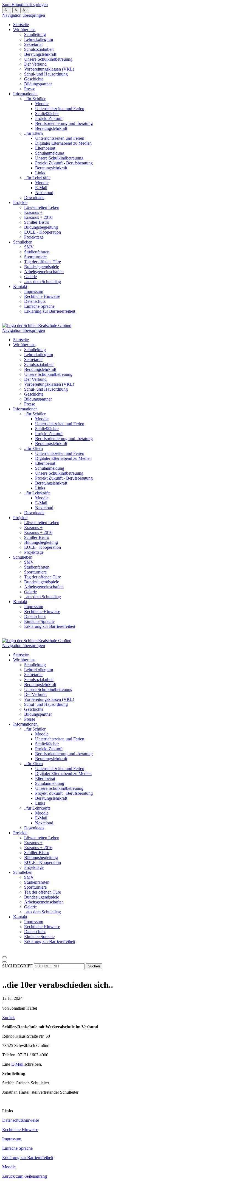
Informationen (25, 93)
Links (40, 172)
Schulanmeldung (49, 153)
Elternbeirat (45, 148)
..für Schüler (35, 98)
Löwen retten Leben (41, 207)
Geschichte (33, 79)
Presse (29, 88)
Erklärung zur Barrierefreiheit (49, 311)
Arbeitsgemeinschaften (44, 271)
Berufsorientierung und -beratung (64, 123)
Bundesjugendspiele (41, 266)
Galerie (30, 276)
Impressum (33, 291)
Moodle (42, 103)
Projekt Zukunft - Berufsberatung (64, 163)
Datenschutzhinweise (20, 1120)
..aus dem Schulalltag (42, 281)
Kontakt (20, 286)
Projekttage (34, 237)
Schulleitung (35, 34)
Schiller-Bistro (36, 222)
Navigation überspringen (23, 15)
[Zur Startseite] (36, 325)
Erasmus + (33, 212)
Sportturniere (35, 256)
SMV (29, 247)
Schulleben (22, 242)
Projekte (20, 202)
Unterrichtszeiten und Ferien (59, 108)
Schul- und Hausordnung (46, 74)
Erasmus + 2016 (38, 217)
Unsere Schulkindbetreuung (48, 59)
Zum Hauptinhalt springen (25, 4)
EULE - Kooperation (42, 232)
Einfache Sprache (39, 306)
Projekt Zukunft (49, 118)
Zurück (8, 1017)
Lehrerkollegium (38, 39)
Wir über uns (24, 29)
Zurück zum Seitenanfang (24, 1176)
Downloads (34, 197)
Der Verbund (35, 64)
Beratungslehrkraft (40, 54)
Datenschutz (35, 301)
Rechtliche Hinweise (42, 296)
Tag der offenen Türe (42, 261)
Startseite (21, 24)
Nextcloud (44, 192)
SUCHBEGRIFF (17, 966)
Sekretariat (33, 44)
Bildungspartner (38, 84)
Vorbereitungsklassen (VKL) (49, 69)
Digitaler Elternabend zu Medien (63, 143)
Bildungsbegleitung (41, 227)
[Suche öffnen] (4, 962)
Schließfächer (47, 113)
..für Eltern (33, 133)
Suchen (94, 966)
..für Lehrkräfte (37, 177)
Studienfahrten (36, 252)
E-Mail (41, 187)
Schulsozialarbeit (39, 49)
